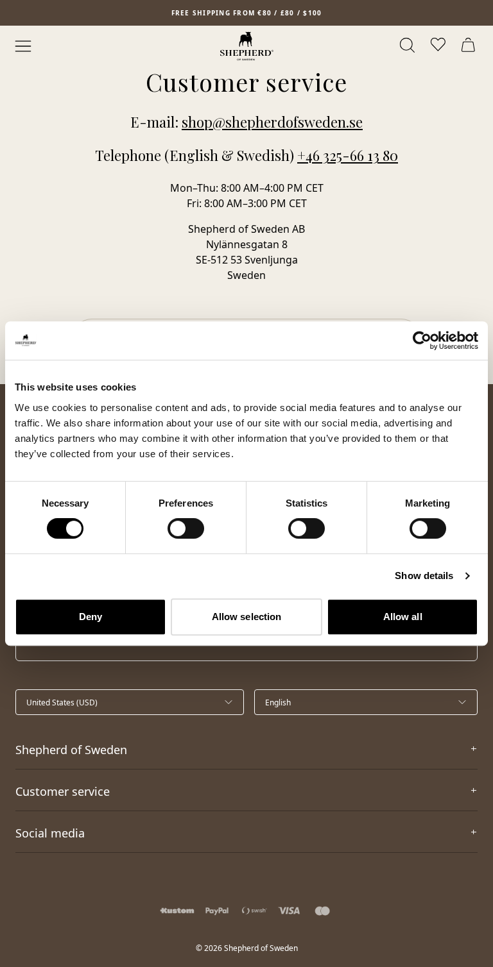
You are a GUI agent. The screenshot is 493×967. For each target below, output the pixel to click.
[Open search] (408, 46)
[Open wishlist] (439, 46)
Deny (90, 616)
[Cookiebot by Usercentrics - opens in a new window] (422, 340)
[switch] (186, 528)
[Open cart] (470, 46)
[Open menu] (23, 46)
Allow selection (247, 616)
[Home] (246, 46)
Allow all (402, 616)
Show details (424, 575)
